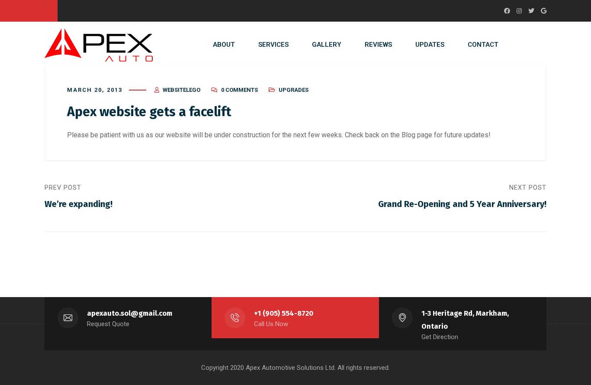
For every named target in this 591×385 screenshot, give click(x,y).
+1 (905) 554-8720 (283, 313)
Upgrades (293, 90)
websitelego (181, 90)
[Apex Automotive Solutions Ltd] (99, 45)
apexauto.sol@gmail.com (129, 313)
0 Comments (239, 90)
